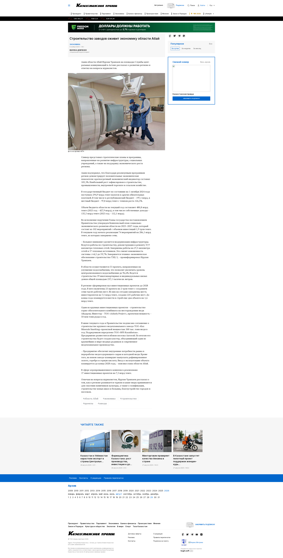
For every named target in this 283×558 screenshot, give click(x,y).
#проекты (88, 403)
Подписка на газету (161, 541)
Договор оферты (134, 534)
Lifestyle (208, 14)
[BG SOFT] (191, 550)
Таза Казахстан (140, 526)
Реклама (73, 478)
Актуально (158, 5)
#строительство (128, 398)
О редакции (96, 478)
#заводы (102, 403)
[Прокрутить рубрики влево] (69, 13)
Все (210, 44)
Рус (211, 5)
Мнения (165, 14)
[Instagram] (201, 534)
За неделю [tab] (186, 48)
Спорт (128, 526)
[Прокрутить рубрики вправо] (213, 13)
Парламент (106, 14)
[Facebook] (170, 36)
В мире (120, 526)
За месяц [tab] (197, 48)
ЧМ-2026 (197, 14)
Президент (76, 14)
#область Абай (90, 398)
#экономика (109, 398)
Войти (202, 5)
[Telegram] (179, 36)
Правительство (91, 14)
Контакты (83, 478)
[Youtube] (197, 534)
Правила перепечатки (113, 478)
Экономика (119, 14)
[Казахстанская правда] (96, 5)
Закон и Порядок (180, 14)
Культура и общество (95, 526)
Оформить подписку (191, 98)
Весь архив (205, 62)
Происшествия (152, 14)
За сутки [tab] (175, 48)
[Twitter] (174, 36)
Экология (111, 526)
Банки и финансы (135, 14)
